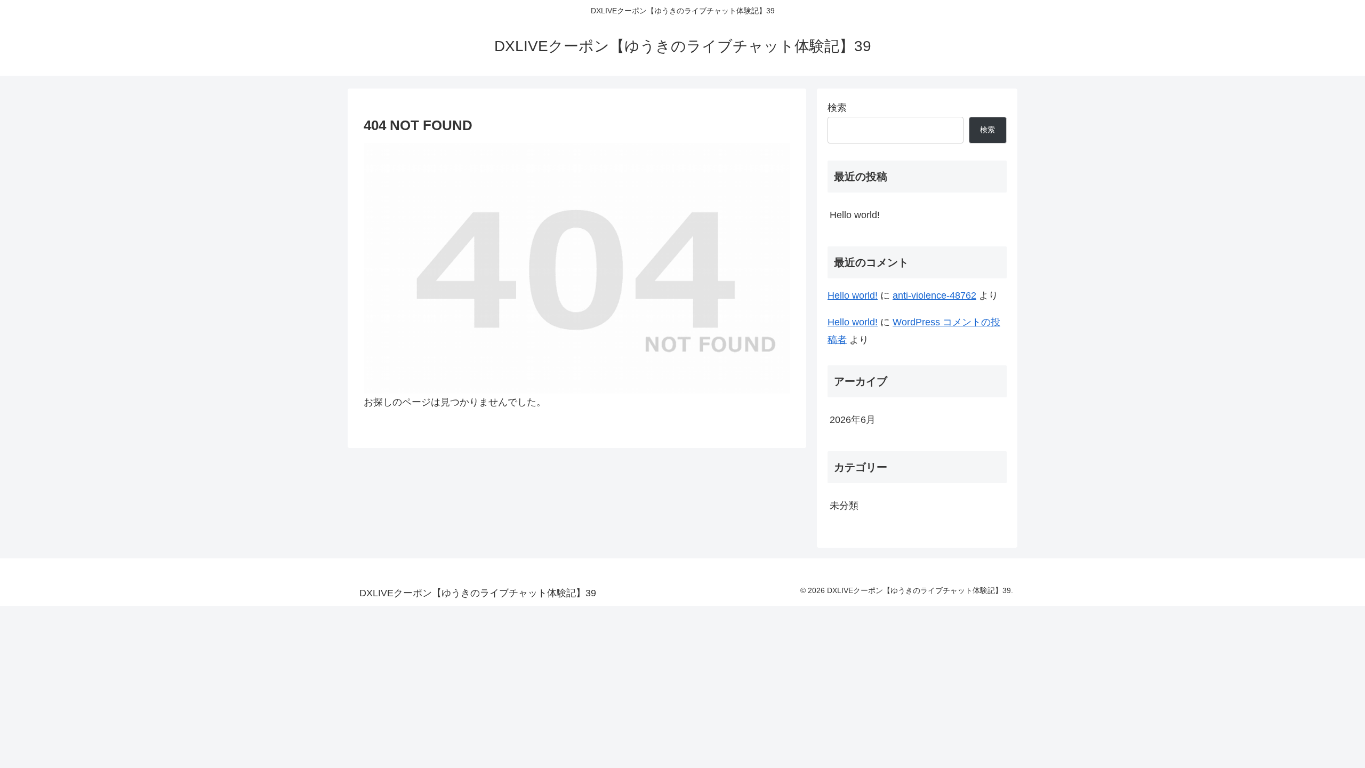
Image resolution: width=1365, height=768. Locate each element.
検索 (837, 107)
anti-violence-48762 (934, 295)
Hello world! (855, 215)
